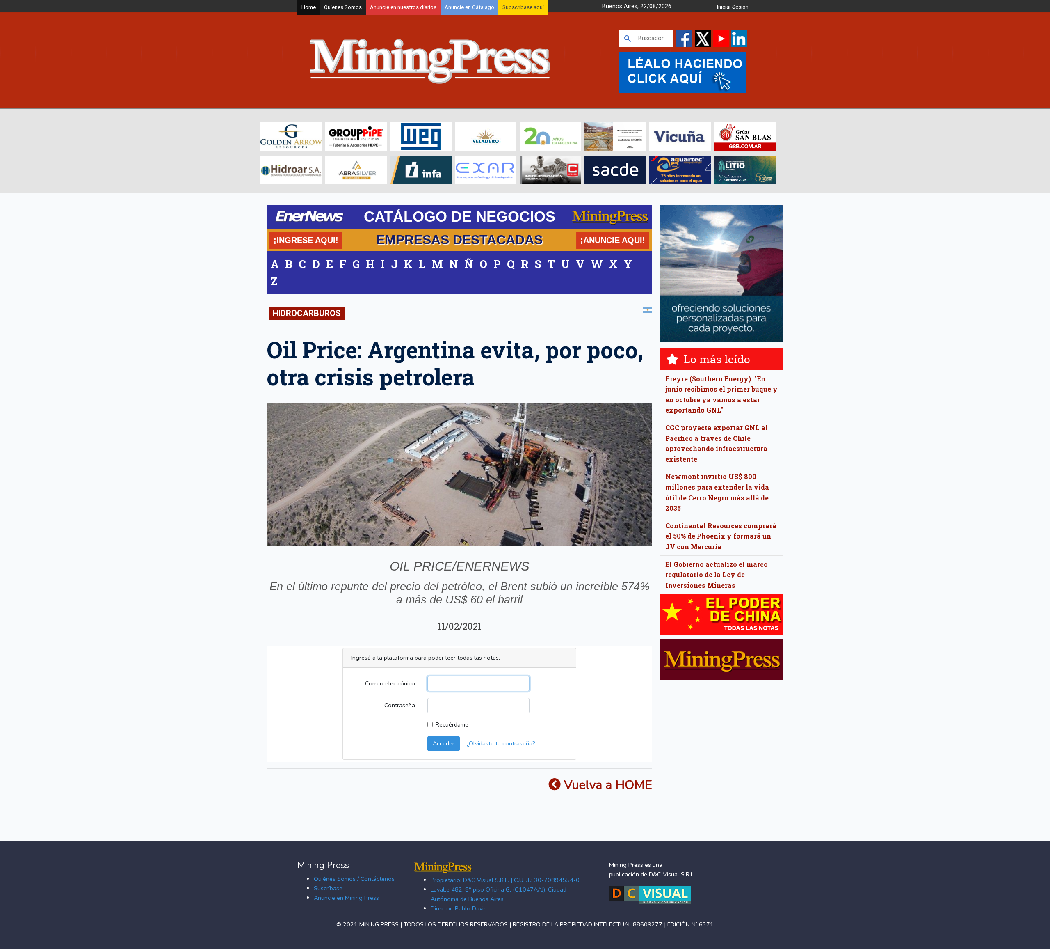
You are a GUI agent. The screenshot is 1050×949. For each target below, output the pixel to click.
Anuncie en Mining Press (346, 898)
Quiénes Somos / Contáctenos (354, 879)
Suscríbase (328, 888)
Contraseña (399, 705)
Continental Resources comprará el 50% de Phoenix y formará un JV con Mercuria (720, 536)
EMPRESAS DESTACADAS (459, 239)
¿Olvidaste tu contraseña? (501, 743)
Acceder (443, 743)
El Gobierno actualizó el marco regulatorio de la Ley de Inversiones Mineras (716, 574)
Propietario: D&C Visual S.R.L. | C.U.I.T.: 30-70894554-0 (505, 880)
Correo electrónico (390, 683)
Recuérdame (452, 724)
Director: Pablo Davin (459, 908)
